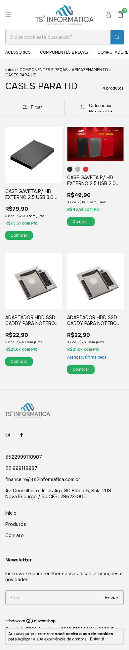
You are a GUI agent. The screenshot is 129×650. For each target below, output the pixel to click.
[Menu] (8, 15)
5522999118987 (23, 457)
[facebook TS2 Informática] (21, 435)
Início (10, 69)
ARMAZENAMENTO (90, 69)
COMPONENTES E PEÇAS (64, 52)
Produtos (15, 524)
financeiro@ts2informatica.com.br (42, 479)
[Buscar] (117, 37)
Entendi (97, 639)
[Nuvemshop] (31, 622)
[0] (120, 15)
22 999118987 (21, 468)
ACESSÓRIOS (18, 52)
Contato (14, 535)
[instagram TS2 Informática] (7, 435)
